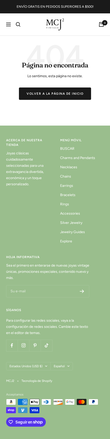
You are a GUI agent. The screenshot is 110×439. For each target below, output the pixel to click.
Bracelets (67, 195)
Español (59, 366)
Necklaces (68, 167)
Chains (65, 176)
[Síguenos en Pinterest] (35, 345)
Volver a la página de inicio (55, 93)
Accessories (70, 213)
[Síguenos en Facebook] (12, 345)
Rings (64, 204)
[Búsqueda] (18, 24)
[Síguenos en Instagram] (23, 345)
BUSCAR (67, 148)
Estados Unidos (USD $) (25, 366)
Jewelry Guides (72, 232)
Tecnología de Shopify (36, 381)
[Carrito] (101, 24)
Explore (66, 241)
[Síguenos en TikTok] (46, 345)
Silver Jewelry (71, 223)
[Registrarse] (82, 291)
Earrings (66, 185)
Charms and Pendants (77, 158)
